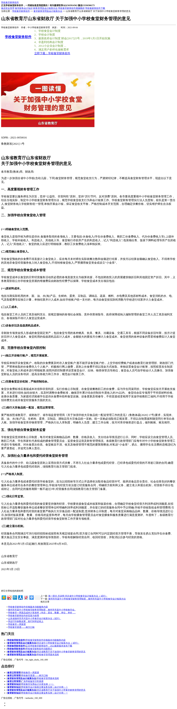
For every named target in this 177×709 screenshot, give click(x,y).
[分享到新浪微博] (9, 597)
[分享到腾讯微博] (14, 597)
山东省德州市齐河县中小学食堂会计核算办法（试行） (34, 618)
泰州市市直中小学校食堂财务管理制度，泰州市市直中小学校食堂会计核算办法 (87, 599)
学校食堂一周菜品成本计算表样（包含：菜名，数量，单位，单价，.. (42, 612)
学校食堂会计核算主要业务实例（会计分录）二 (44, 687)
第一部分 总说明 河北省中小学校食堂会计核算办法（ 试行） (77, 596)
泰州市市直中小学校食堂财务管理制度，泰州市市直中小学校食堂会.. (42, 610)
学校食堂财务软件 (21, 11)
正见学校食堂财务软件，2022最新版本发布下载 (49, 646)
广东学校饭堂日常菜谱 (32, 681)
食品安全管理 (7, 8)
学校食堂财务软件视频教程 (71, 8)
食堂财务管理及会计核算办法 (47, 11)
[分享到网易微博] (25, 597)
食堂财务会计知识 (24, 8)
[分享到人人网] (20, 597)
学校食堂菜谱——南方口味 (21, 627)
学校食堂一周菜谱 (17, 624)
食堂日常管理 (14, 672)
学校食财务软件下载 (95, 8)
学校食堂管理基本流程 (48, 654)
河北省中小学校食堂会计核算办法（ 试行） (58, 643)
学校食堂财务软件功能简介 (39, 649)
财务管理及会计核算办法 (45, 8)
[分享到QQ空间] (3, 597)
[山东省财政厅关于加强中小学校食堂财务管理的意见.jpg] (47, 126)
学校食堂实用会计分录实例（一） (37, 684)
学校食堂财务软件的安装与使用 (23, 615)
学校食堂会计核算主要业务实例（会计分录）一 (44, 693)
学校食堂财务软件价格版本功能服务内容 (28, 607)
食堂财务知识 (14, 684)
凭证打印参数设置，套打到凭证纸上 (25, 621)
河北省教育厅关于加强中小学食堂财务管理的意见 (61, 651)
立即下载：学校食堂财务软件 (52, 53)
